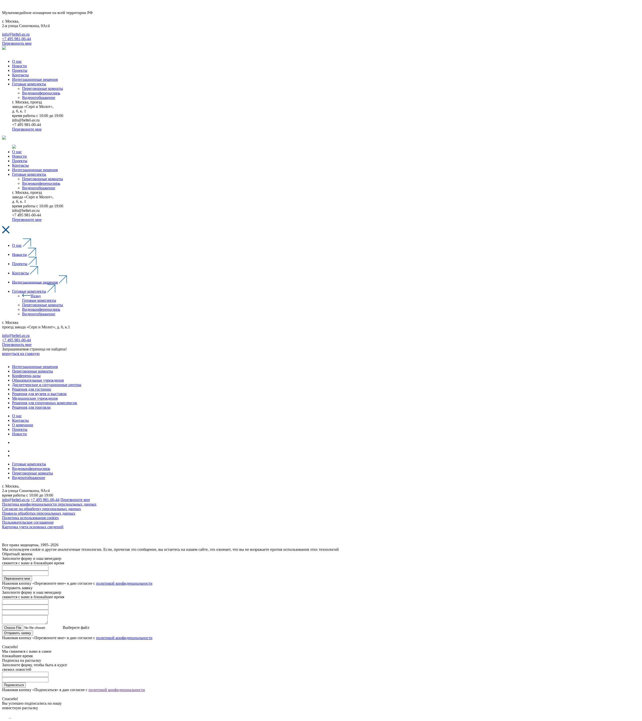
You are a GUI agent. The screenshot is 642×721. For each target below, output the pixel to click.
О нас (17, 245)
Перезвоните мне (27, 129)
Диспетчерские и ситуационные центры (46, 385)
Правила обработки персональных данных (38, 513)
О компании (22, 425)
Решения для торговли (31, 407)
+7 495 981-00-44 (16, 39)
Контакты (20, 273)
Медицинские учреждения (35, 398)
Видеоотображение (38, 314)
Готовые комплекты (29, 291)
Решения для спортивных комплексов (44, 403)
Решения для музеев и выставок (39, 394)
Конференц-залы (26, 376)
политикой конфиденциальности (124, 583)
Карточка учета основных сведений (32, 527)
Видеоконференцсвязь (41, 309)
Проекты (19, 264)
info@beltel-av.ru (16, 34)
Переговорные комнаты (42, 305)
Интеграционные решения (35, 282)
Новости (19, 254)
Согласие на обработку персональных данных (41, 509)
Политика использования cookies (30, 518)
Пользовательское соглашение (28, 522)
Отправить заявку (17, 633)
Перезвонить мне (17, 43)
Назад (36, 296)
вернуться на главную (21, 353)
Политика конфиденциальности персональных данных (49, 504)
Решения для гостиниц (31, 389)
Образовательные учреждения (38, 380)
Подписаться (14, 685)
